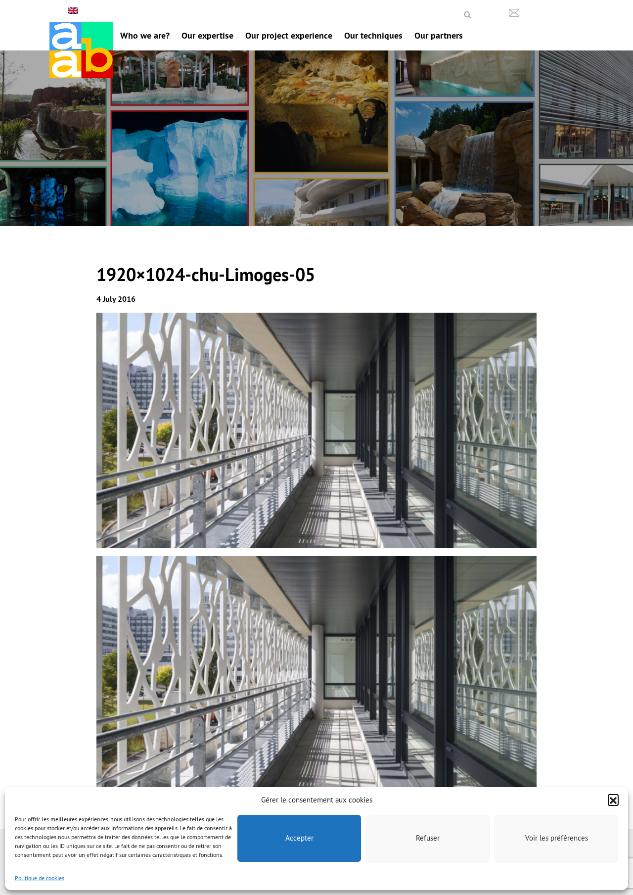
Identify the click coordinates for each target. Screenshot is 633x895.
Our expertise (207, 35)
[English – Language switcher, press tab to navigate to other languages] (74, 10)
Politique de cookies (39, 878)
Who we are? (145, 35)
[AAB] (81, 50)
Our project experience (288, 35)
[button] (613, 799)
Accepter (299, 838)
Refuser (428, 838)
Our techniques (373, 35)
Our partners (438, 35)
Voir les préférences (556, 838)
